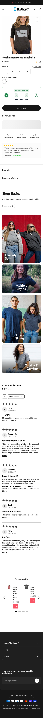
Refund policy (6, 704)
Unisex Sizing (19, 332)
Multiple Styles (20, 285)
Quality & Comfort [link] (29, 362)
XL (27, 71)
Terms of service (24, 704)
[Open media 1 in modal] (37, 19)
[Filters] (4, 391)
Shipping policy (35, 704)
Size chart (37, 66)
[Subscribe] (35, 675)
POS (21, 700)
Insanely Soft (11, 256)
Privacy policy (15, 704)
